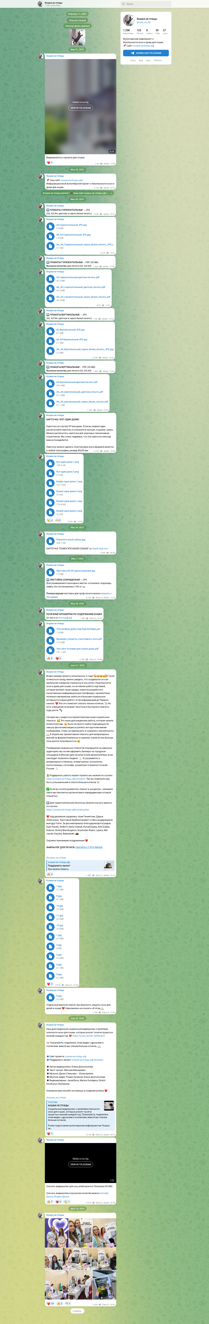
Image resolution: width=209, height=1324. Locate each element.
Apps (148, 60)
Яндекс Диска (61, 1196)
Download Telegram (148, 53)
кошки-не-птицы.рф (143, 45)
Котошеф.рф (65, 617)
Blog (141, 60)
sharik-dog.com (100, 548)
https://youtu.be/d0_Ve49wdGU (88, 1035)
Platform (158, 60)
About (133, 60)
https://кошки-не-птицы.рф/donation (65, 778)
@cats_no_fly (143, 22)
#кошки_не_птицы (56, 857)
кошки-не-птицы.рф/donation (87, 1059)
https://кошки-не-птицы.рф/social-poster (67, 809)
